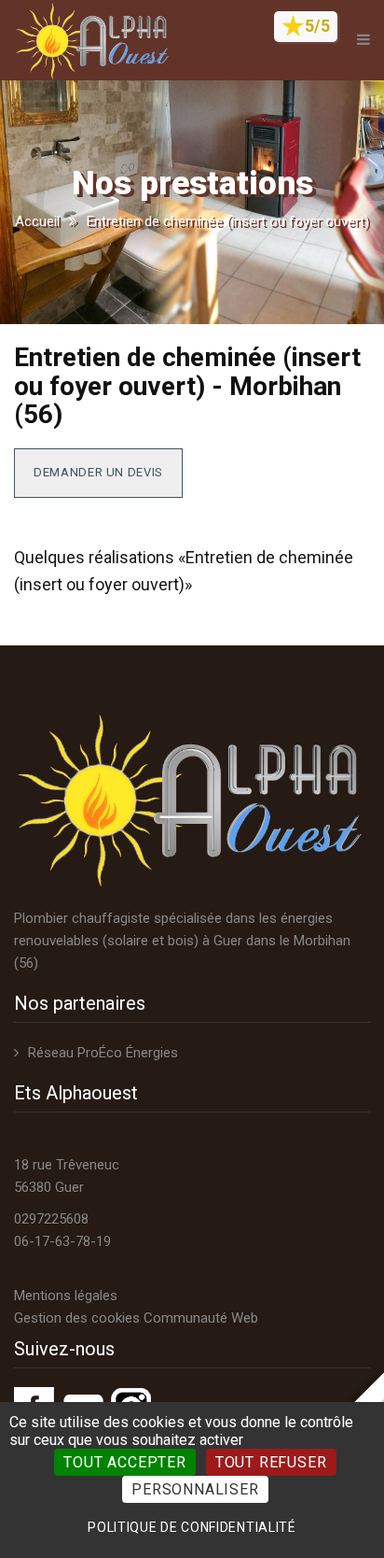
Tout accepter (124, 1462)
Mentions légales (65, 1295)
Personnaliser (194, 1489)
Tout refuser (271, 1462)
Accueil (37, 221)
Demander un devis (98, 472)
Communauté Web (201, 1318)
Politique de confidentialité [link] (192, 1527)
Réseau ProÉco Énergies (103, 1052)
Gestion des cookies (77, 1318)
